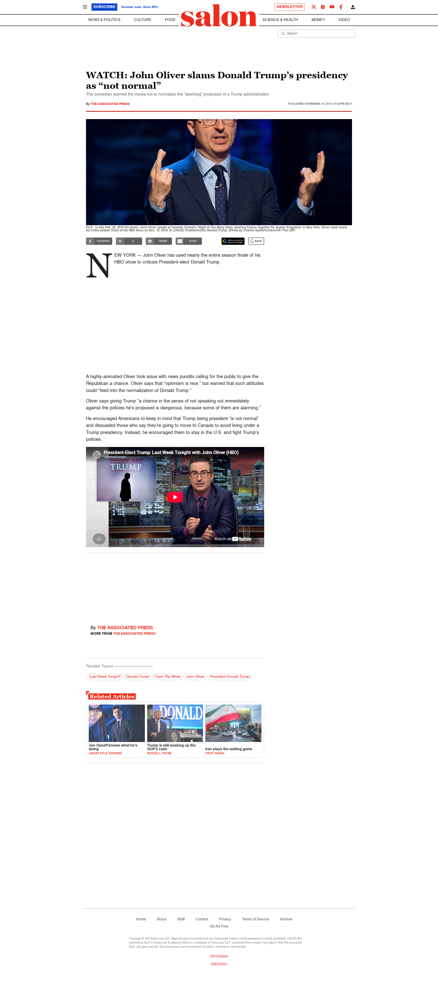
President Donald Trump (229, 677)
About (161, 919)
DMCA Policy (219, 964)
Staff (181, 919)
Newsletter (289, 7)
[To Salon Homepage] (219, 16)
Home (141, 919)
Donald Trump (137, 677)
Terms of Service (255, 919)
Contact (202, 919)
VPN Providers (219, 956)
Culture (142, 20)
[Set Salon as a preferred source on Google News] (233, 241)
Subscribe (104, 7)
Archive (286, 919)
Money (318, 20)
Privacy (225, 919)
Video (344, 20)
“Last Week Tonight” (104, 677)
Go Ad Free (219, 926)
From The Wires (167, 677)
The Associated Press (110, 104)
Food (170, 20)
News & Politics (104, 20)
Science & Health (280, 20)
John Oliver (195, 677)
